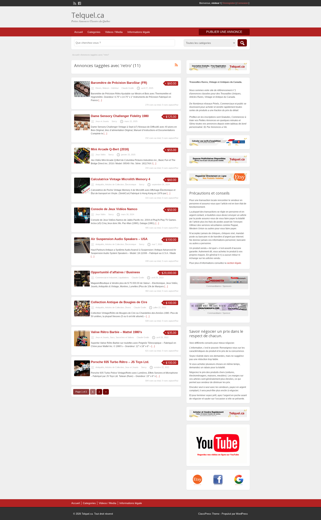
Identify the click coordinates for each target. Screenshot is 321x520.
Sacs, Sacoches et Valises (122, 337)
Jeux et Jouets (102, 121)
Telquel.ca (87, 15)
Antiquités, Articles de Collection (109, 184)
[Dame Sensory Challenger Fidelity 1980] (82, 129)
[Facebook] (79, 2)
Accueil (78, 31)
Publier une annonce (224, 31)
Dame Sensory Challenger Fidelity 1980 (120, 116)
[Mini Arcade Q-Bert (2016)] (82, 162)
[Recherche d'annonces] (242, 42)
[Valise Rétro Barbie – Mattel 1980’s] (82, 345)
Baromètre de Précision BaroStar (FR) (119, 83)
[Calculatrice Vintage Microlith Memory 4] (82, 192)
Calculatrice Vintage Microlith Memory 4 (120, 179)
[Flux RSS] (74, 2)
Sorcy (114, 121)
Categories (93, 31)
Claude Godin (127, 88)
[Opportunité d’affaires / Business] (82, 285)
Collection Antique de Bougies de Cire (119, 302)
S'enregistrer (228, 3)
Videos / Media (114, 31)
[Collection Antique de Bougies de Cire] (82, 315)
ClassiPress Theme (208, 513)
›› (106, 392)
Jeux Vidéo (100, 154)
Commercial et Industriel (106, 277)
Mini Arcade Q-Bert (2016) (110, 149)
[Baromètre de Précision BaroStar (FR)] (82, 96)
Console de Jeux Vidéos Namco (114, 209)
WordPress (242, 513)
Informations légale (138, 31)
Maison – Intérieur (111, 88)
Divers (98, 88)
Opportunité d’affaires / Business (115, 272)
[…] (100, 100)
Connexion (243, 3)
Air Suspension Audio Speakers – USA (119, 239)
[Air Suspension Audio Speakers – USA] (82, 252)
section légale (234, 263)
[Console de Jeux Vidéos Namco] (82, 222)
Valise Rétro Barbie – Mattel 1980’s (116, 332)
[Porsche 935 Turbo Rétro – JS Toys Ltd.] (82, 375)
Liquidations (123, 277)
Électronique (130, 184)
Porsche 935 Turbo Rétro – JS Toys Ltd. (120, 362)
